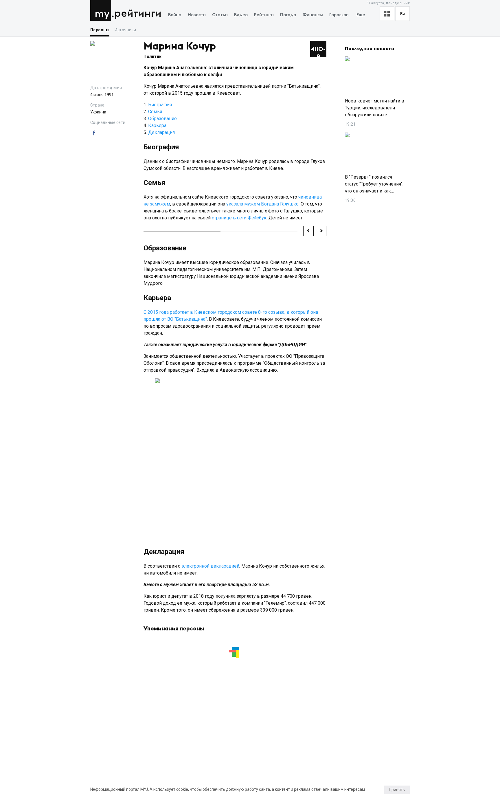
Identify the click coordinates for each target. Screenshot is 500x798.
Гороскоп (339, 15)
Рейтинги (137, 14)
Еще (360, 15)
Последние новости (369, 48)
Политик (152, 56)
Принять (397, 789)
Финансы (313, 15)
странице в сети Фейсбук (239, 218)
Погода (288, 15)
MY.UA (102, 10)
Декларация (161, 132)
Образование (162, 118)
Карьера (157, 125)
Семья (155, 111)
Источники (125, 29)
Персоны (99, 29)
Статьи (220, 15)
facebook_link (93, 133)
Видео (241, 15)
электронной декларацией (210, 566)
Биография (160, 104)
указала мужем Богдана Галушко (262, 204)
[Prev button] (308, 231)
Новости (197, 15)
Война (174, 15)
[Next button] (321, 231)
